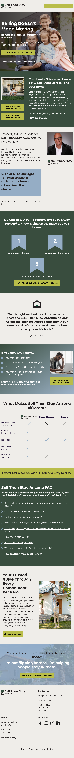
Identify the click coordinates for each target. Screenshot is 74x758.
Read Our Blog (8, 737)
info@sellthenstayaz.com (50, 695)
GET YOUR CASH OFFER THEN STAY (58, 6)
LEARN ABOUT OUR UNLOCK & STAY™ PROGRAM (37, 283)
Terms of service (29, 749)
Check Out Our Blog (13, 634)
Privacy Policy (46, 749)
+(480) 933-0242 (45, 700)
